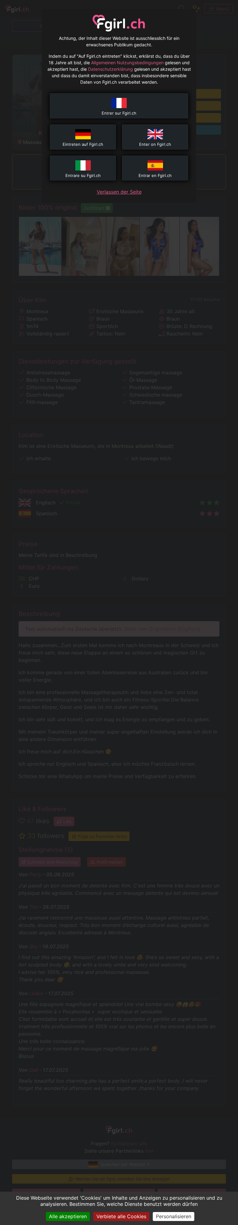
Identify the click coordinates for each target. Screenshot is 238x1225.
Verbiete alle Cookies (121, 1216)
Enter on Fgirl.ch (155, 144)
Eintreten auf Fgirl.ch (83, 144)
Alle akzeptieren (68, 1216)
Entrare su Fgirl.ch (83, 175)
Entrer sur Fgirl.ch (119, 113)
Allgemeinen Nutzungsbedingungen (127, 62)
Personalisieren (173, 1216)
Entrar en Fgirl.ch (155, 175)
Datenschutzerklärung (110, 69)
